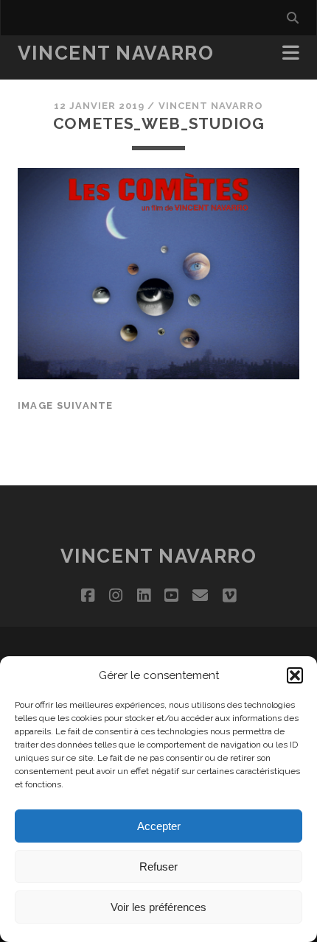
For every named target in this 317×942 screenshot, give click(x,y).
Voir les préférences (158, 907)
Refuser (158, 866)
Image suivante (66, 405)
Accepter (159, 826)
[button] (295, 675)
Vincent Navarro (116, 53)
